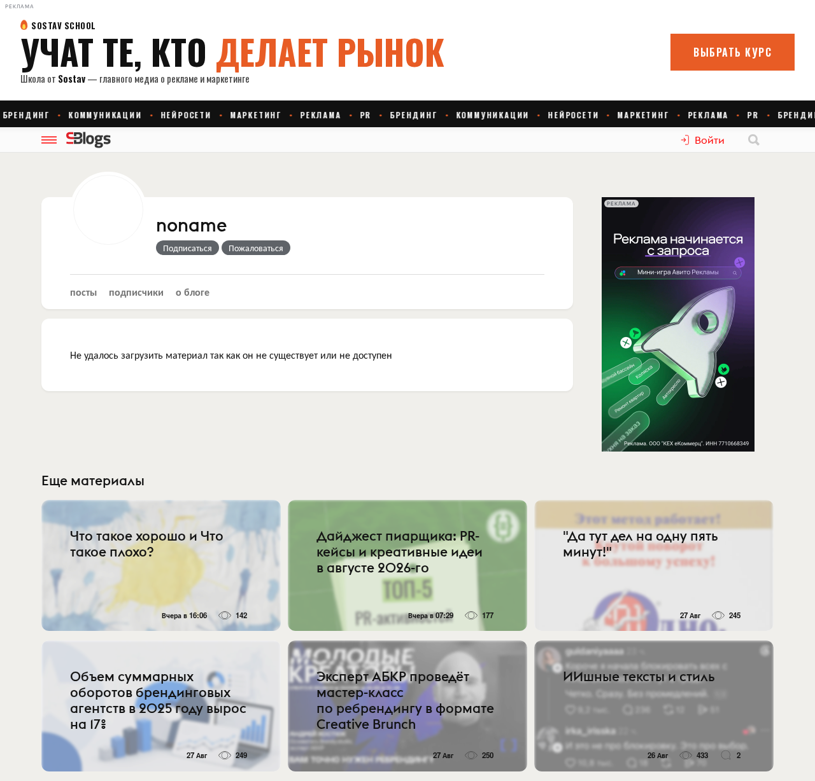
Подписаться (187, 247)
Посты (83, 291)
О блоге (192, 291)
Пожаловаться (256, 247)
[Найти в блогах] (754, 140)
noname (191, 225)
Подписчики (136, 291)
